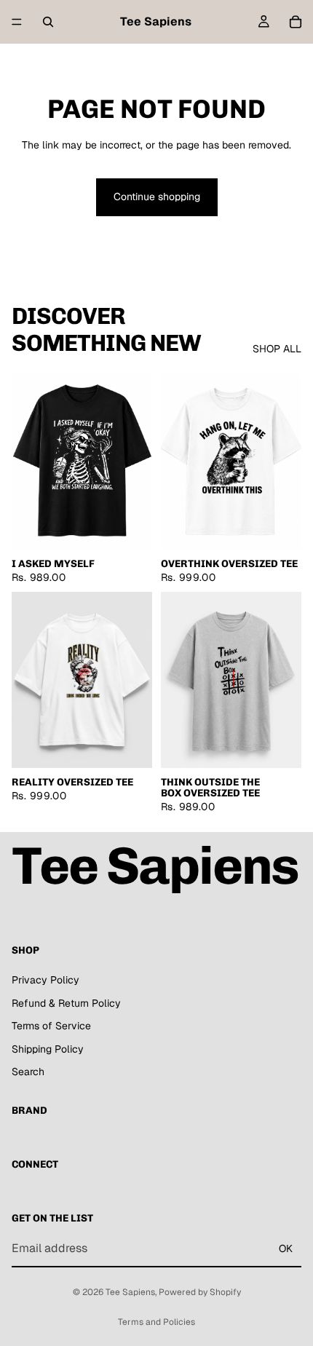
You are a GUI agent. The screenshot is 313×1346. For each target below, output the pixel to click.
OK (286, 1247)
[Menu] (16, 22)
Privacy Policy (45, 979)
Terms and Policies (156, 1322)
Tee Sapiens (130, 1292)
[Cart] (296, 22)
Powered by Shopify (200, 1292)
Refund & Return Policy (66, 1002)
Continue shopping (157, 196)
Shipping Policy (48, 1048)
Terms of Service (51, 1025)
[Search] (48, 22)
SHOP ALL (277, 348)
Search (28, 1071)
